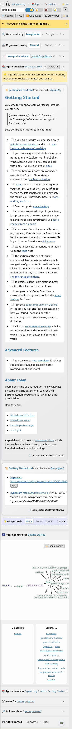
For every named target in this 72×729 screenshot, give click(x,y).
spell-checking (41, 206)
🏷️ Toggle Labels (54, 546)
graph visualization (51, 642)
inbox (49, 165)
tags (18, 184)
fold (14, 485)
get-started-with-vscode (24, 144)
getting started (25, 701)
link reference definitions (51, 650)
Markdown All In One (22, 415)
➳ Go (19, 16)
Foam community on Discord (40, 304)
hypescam (16, 477)
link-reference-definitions (24, 276)
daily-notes (48, 241)
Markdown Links (44, 440)
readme (18, 633)
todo (24, 250)
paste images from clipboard (51, 659)
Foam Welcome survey (38, 326)
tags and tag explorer (48, 668)
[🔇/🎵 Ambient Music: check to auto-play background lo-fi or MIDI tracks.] (48, 10)
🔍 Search (7, 16)
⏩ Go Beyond (33, 16)
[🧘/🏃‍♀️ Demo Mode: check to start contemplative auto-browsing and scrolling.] (39, 10)
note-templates (41, 360)
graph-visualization (39, 179)
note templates (51, 655)
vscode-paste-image (21, 425)
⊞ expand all (52, 16)
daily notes (51, 633)
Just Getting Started (41, 56)
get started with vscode (51, 637)
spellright (15, 430)
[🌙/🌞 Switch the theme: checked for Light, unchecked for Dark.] (29, 10)
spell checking (51, 663)
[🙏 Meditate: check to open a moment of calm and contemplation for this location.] (57, 10)
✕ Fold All (53, 67)
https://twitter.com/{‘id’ (36, 492)
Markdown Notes (20, 420)
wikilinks (51, 679)
